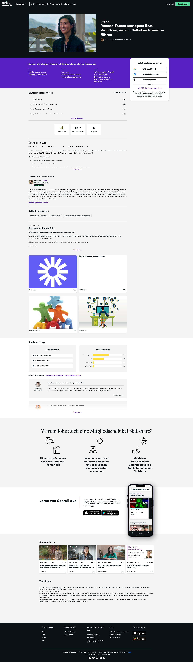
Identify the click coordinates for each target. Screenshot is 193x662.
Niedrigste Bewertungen (54, 375)
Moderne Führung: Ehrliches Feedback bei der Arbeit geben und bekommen (81, 567)
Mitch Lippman (131, 571)
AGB (100, 652)
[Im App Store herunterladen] (91, 513)
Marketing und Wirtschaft (38, 215)
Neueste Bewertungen (73, 375)
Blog (43, 640)
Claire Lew (40, 180)
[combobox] (54, 4)
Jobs (43, 634)
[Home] (7, 4)
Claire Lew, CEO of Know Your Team (118, 40)
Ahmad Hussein (83, 330)
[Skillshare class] (53, 552)
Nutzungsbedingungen (160, 92)
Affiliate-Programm (70, 632)
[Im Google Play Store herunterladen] (110, 513)
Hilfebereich (90, 637)
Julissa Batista (38, 411)
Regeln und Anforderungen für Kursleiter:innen (95, 641)
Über (43, 632)
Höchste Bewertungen (36, 375)
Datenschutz (92, 652)
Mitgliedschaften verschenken (119, 632)
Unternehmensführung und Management (77, 215)
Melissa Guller (102, 571)
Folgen (45, 180)
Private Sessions (115, 637)
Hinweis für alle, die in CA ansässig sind (98, 654)
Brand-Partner (68, 634)
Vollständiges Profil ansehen (38, 202)
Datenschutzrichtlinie (145, 93)
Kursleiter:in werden (93, 634)
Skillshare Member (34, 330)
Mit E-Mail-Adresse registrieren (150, 88)
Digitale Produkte (115, 634)
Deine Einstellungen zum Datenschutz (115, 652)
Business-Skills (55, 215)
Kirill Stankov (83, 290)
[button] (25, 4)
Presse (44, 637)
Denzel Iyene (33, 290)
